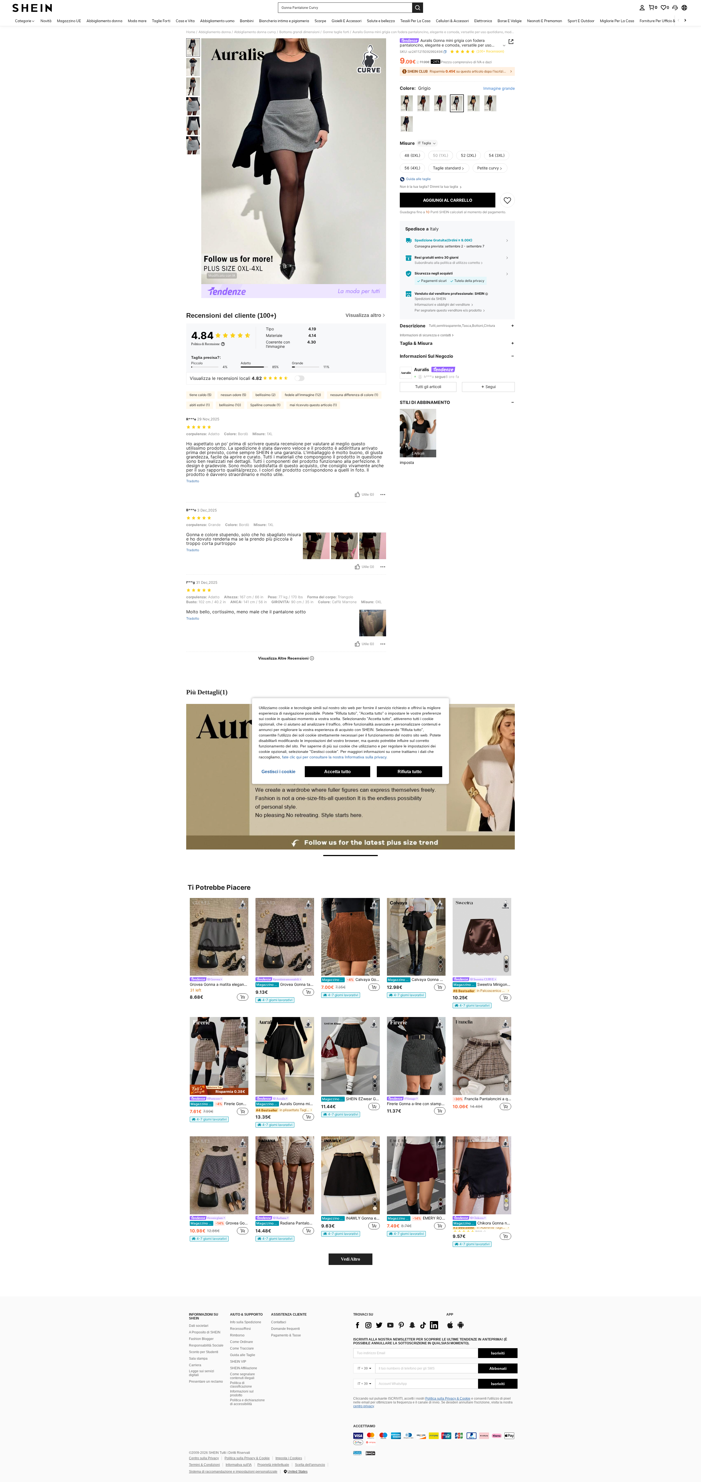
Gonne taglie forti (336, 32)
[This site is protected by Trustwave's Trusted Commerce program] (357, 1453)
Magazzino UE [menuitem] (69, 21)
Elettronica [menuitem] (483, 21)
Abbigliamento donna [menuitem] (104, 21)
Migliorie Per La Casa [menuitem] (617, 21)
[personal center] (642, 7)
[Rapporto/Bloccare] (383, 494)
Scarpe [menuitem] (320, 21)
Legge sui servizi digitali (201, 1373)
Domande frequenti (285, 1329)
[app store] (450, 1328)
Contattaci (278, 1322)
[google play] (460, 1328)
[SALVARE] (507, 200)
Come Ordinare (241, 1342)
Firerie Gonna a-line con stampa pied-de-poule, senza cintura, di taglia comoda (416, 1104)
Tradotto (192, 481)
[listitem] (418, 433)
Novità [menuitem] (46, 21)
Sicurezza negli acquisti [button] (434, 273)
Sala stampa (198, 1358)
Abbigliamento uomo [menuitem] (217, 21)
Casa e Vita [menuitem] (185, 21)
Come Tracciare (242, 1348)
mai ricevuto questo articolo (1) (313, 405)
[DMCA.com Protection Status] (370, 1453)
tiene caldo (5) (200, 395)
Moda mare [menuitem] (137, 21)
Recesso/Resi (240, 1329)
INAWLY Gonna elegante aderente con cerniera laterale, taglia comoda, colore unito (351, 1218)
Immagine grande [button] (499, 88)
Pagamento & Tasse (286, 1335)
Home (190, 32)
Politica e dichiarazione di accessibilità (247, 1402)
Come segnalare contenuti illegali (242, 1376)
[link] (652, 7)
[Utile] (357, 494)
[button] (675, 7)
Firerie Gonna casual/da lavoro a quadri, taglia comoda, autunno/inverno (219, 1104)
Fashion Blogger (201, 1339)
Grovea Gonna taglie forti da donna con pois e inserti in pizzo (285, 984)
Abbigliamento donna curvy (255, 32)
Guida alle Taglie (242, 1355)
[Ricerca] (417, 7)
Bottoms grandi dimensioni (299, 32)
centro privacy (363, 1406)
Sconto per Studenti (203, 1352)
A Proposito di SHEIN (204, 1332)
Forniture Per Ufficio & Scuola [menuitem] (663, 21)
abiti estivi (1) (199, 405)
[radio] (407, 103)
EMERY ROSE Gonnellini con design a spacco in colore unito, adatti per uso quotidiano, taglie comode (417, 1218)
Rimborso (237, 1335)
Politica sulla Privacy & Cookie (447, 1398)
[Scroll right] (685, 20)
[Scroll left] (678, 20)
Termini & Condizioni (204, 1465)
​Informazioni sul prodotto (242, 1393)
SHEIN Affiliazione (243, 1368)
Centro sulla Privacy (204, 1458)
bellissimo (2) (265, 395)
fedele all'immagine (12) (303, 395)
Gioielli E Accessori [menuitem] (346, 21)
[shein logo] (32, 7)
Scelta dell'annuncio (310, 1465)
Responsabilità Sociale (206, 1345)
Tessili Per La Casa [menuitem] (415, 21)
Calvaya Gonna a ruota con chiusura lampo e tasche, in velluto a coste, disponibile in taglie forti (351, 979)
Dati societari (198, 1326)
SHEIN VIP (238, 1361)
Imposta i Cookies (288, 1458)
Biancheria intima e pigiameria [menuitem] (284, 21)
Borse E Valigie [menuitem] (510, 21)
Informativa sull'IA (239, 1465)
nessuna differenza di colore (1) (354, 395)
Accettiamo (364, 1426)
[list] (397, 1325)
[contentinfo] (435, 1439)
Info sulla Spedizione (245, 1322)
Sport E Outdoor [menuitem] (581, 21)
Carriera (195, 1365)
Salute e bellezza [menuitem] (381, 21)
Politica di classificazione (241, 1385)
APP (449, 1314)
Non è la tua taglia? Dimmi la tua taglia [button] (429, 187)
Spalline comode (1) (265, 405)
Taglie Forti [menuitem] (161, 21)
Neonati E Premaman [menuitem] (544, 21)
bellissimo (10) (230, 405)
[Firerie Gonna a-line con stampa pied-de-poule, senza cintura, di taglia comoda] (416, 1056)
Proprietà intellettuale (273, 1465)
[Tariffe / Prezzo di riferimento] (417, 62)
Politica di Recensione (205, 344)
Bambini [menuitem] (247, 21)
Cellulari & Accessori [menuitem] (452, 21)
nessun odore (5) (233, 395)
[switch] (299, 378)
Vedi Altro (350, 1259)
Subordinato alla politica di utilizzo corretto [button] (447, 263)
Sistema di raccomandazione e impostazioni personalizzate (233, 1472)
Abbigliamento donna (215, 32)
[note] (274, 1000)
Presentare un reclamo (206, 1381)
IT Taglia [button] (424, 143)
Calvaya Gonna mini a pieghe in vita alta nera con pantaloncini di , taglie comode (417, 979)
